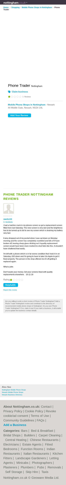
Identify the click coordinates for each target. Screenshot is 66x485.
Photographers (42, 462)
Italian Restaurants (36, 453)
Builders (30, 435)
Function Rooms (32, 449)
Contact (46, 406)
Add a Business (14, 425)
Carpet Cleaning (50, 435)
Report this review (10, 290)
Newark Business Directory (12, 395)
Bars (24, 430)
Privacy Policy (12, 411)
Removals (55, 467)
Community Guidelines (18, 420)
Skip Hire (32, 472)
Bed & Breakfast (42, 430)
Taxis (44, 472)
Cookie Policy (34, 411)
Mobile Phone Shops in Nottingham (26, 104)
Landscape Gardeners (31, 458)
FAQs (40, 420)
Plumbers (28, 467)
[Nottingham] (27, 4)
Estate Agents (32, 444)
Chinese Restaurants (44, 440)
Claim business (20, 91)
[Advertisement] (33, 349)
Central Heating (16, 440)
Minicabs (22, 462)
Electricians (11, 444)
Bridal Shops (12, 435)
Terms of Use (40, 415)
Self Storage (14, 472)
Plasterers (10, 467)
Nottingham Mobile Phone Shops (14, 390)
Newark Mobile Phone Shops (12, 392)
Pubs (41, 467)
